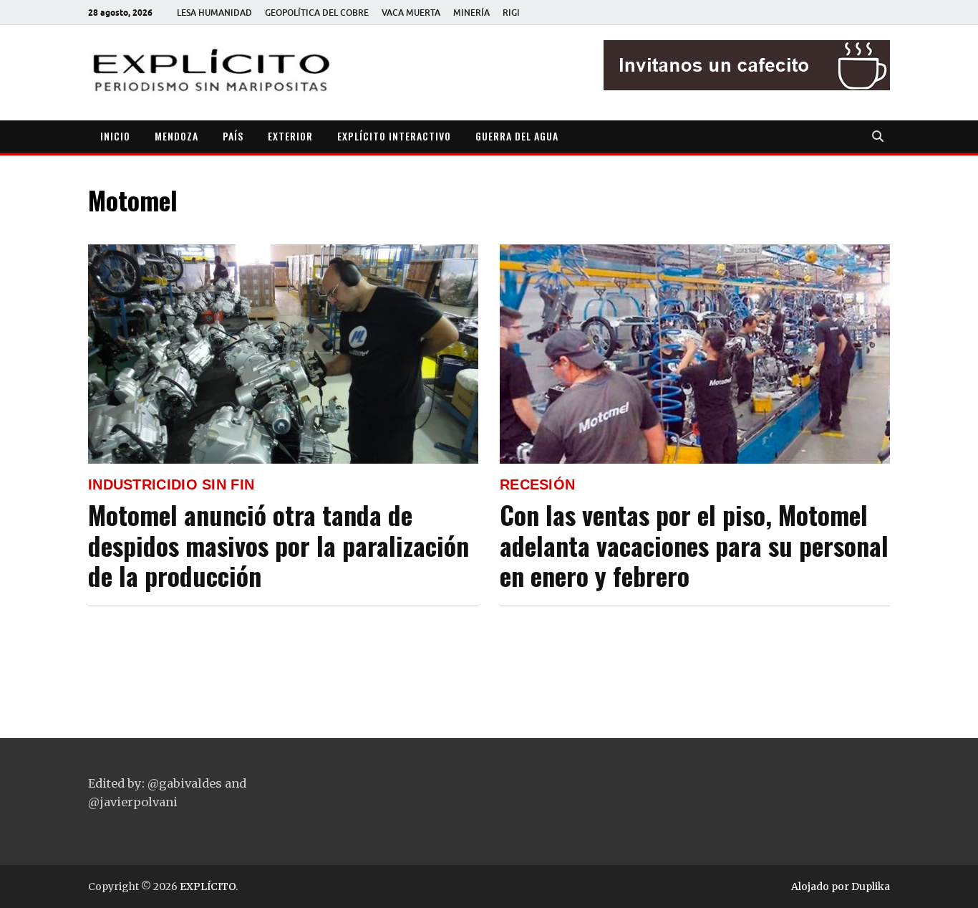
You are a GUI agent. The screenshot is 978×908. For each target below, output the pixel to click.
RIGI (511, 12)
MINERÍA (471, 12)
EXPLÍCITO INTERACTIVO (394, 135)
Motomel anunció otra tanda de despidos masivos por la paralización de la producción (278, 545)
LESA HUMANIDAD (214, 12)
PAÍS (233, 135)
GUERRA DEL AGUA (516, 135)
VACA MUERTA (411, 12)
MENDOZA (176, 135)
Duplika (870, 886)
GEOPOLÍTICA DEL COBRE (317, 12)
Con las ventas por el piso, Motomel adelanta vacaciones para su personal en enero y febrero (694, 545)
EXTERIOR (290, 135)
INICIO (115, 135)
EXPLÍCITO (208, 886)
